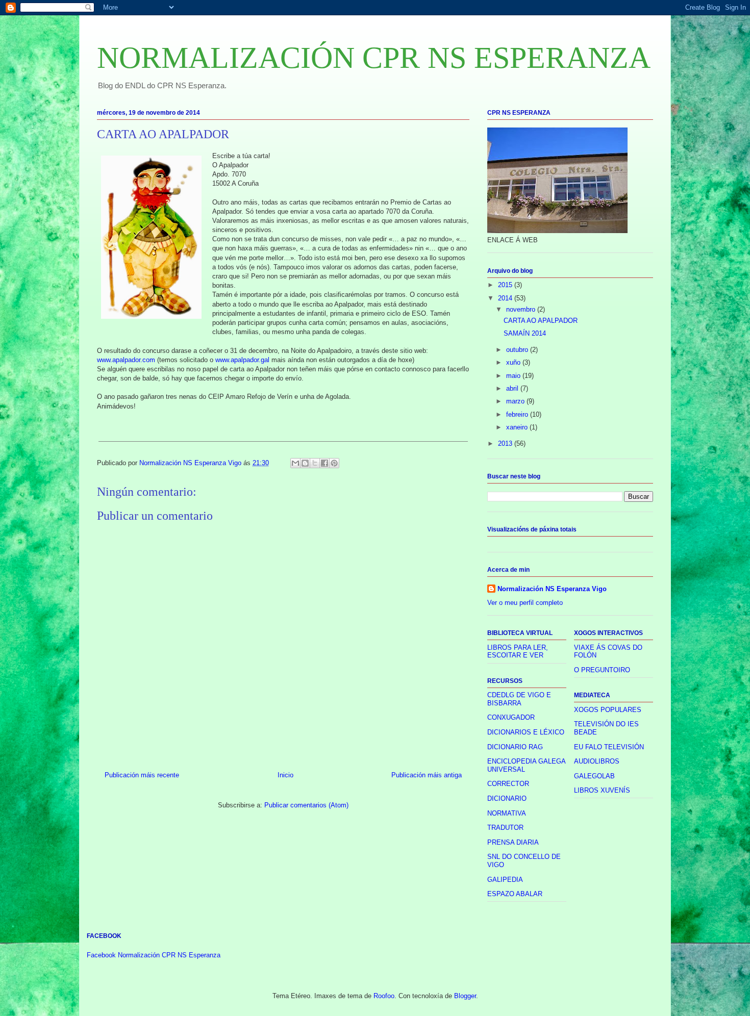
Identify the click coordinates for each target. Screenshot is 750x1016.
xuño (514, 362)
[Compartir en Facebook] (324, 463)
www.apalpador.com (126, 360)
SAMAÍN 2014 (525, 333)
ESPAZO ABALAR (514, 894)
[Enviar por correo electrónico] (295, 463)
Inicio (285, 775)
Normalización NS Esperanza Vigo (552, 589)
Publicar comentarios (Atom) (306, 805)
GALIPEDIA (505, 879)
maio (514, 375)
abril (513, 388)
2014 (506, 298)
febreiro (518, 414)
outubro (518, 349)
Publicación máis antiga (426, 775)
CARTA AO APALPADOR (541, 320)
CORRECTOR (508, 784)
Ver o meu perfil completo (525, 602)
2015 (506, 285)
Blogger (465, 996)
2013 (506, 443)
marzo (516, 401)
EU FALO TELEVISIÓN (609, 747)
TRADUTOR (505, 827)
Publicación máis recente (142, 775)
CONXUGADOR (511, 717)
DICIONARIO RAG (515, 747)
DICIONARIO (507, 798)
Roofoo (383, 996)
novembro (521, 309)
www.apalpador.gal (242, 360)
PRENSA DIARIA (513, 842)
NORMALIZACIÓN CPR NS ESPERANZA (374, 57)
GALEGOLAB (594, 776)
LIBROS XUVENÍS (602, 790)
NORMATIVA (506, 813)
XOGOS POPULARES (607, 710)
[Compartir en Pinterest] (334, 463)
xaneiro (518, 427)
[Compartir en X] (315, 463)
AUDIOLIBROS (596, 761)
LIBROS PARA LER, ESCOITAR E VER (517, 651)
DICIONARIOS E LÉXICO (525, 732)
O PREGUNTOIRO (602, 670)
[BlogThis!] (305, 463)
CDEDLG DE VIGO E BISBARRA (519, 699)
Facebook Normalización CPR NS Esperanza (153, 955)
